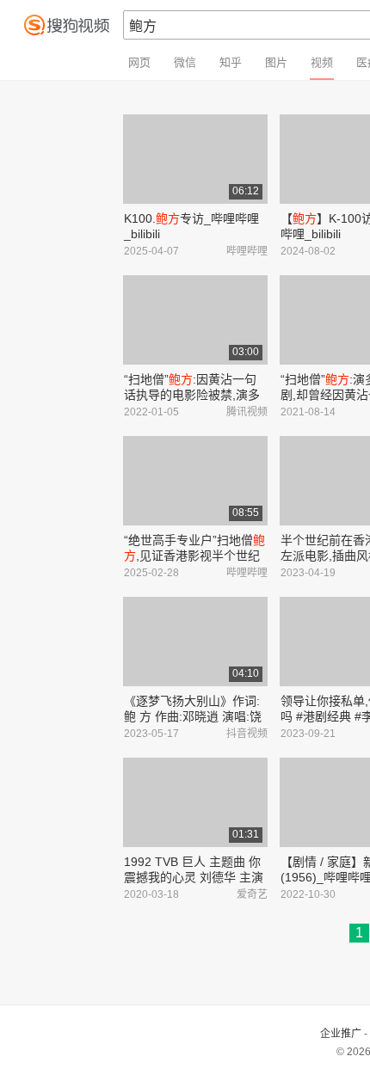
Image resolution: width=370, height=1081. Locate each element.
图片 (276, 62)
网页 (139, 62)
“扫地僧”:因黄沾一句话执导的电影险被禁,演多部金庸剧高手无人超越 (192, 394)
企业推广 (340, 1034)
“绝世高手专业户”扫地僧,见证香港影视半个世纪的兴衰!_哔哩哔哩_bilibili (194, 555)
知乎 (230, 62)
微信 (185, 62)
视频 (322, 62)
